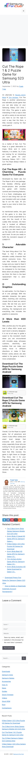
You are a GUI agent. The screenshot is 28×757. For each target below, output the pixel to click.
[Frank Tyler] (6, 482)
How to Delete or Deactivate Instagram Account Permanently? (14, 588)
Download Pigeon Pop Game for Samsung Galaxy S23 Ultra (13, 580)
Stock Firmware (7, 695)
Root (3, 705)
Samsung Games (8, 678)
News (4, 688)
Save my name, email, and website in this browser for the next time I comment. (14, 639)
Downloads (6, 671)
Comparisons (7, 708)
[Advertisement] (14, 30)
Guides (4, 691)
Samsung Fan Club (18, 754)
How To (5, 685)
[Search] (24, 658)
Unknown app (13, 392)
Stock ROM (6, 701)
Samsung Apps (7, 675)
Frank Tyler (14, 480)
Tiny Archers (13, 97)
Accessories (6, 681)
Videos (4, 698)
